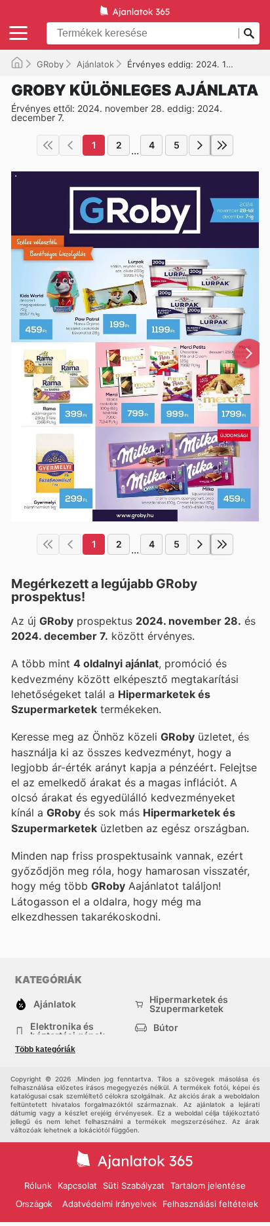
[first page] (48, 145)
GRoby (50, 64)
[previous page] (70, 145)
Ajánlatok (95, 64)
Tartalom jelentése (208, 1185)
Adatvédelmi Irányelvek (109, 1204)
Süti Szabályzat (133, 1185)
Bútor (165, 1027)
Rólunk (38, 1185)
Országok (34, 1204)
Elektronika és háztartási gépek (67, 1031)
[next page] (200, 145)
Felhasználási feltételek (210, 1204)
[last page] (222, 145)
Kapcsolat (77, 1185)
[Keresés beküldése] (249, 33)
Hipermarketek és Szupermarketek (188, 1004)
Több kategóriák (45, 1049)
